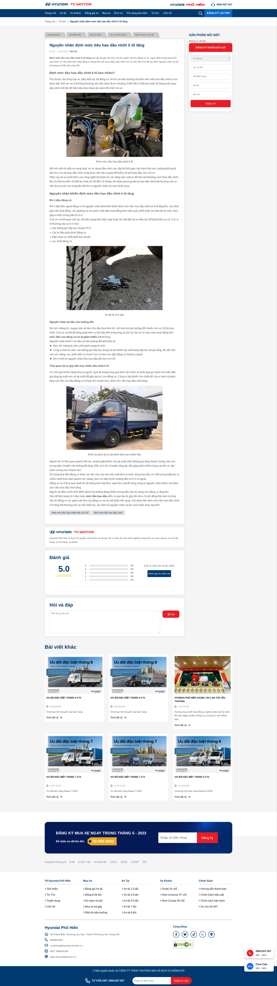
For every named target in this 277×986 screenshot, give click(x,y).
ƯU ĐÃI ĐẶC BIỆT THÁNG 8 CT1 (127, 697)
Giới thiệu (52, 888)
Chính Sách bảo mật (212, 894)
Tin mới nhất (53, 35)
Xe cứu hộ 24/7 (209, 906)
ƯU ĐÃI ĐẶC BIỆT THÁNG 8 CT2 (63, 697)
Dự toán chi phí (93, 900)
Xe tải (63, 13)
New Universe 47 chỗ (174, 894)
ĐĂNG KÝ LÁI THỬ (218, 13)
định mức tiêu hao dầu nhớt (108, 512)
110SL (113, 862)
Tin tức (155, 13)
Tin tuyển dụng (118, 35)
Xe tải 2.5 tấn (130, 894)
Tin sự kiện (95, 35)
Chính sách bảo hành (212, 900)
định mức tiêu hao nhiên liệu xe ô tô (70, 512)
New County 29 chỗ (173, 900)
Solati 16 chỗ (169, 888)
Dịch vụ (118, 13)
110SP (135, 862)
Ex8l (72, 862)
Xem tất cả (52, 717)
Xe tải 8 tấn (100, 862)
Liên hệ (167, 13)
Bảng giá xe (92, 13)
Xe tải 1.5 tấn (130, 888)
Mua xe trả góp (93, 906)
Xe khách (75, 13)
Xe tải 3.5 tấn (130, 900)
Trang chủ (50, 13)
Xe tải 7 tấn (84, 862)
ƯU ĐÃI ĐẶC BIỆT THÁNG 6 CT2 (192, 777)
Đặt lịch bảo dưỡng (95, 912)
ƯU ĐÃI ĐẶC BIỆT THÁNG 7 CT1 (127, 777)
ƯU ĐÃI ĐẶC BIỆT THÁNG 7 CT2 (63, 777)
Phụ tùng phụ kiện (137, 13)
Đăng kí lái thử (93, 894)
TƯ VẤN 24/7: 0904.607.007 (108, 980)
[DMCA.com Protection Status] (183, 944)
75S (144, 862)
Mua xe (106, 13)
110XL (124, 862)
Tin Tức (50, 894)
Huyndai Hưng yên (55, 862)
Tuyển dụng (53, 900)
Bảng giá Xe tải (93, 888)
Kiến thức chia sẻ (144, 35)
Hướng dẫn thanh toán (213, 888)
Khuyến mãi (75, 35)
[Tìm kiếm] (200, 13)
